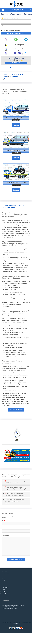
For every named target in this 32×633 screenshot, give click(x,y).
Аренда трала (5, 577)
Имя (3, 520)
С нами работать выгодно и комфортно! (12, 30)
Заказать (16, 125)
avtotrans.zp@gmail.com (11, 608)
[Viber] (6, 39)
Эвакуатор (4, 571)
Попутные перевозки (17, 4)
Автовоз (3, 575)
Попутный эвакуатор (7, 573)
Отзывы (3, 589)
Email (3, 528)
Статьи (3, 591)
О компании (5, 587)
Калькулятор (16, 62)
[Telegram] (26, 39)
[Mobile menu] (3, 10)
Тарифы (4, 580)
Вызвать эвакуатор (16, 409)
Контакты (4, 593)
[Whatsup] (16, 39)
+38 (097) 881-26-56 (17, 10)
